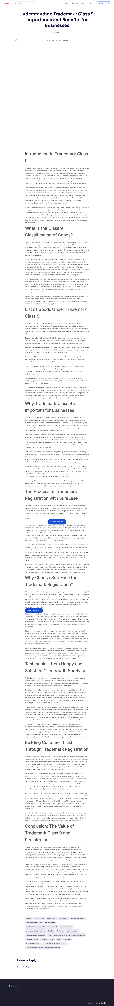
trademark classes (32, 939)
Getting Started (104, 3)
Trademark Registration (33, 943)
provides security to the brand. (35, 931)
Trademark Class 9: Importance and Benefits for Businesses (66, 935)
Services (75, 3)
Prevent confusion (66, 927)
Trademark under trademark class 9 (55, 943)
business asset (39, 918)
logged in (29, 967)
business (29, 918)
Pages (91, 3)
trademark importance (64, 939)
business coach (51, 918)
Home (67, 3)
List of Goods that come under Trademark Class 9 (41, 927)
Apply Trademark (34, 610)
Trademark (60, 931)
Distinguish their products (34, 923)
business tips (63, 918)
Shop (83, 3)
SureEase (51, 931)
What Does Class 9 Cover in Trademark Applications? (43, 948)
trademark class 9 (72, 931)
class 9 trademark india (78, 918)
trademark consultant (47, 939)
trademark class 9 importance (35, 935)
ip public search (50, 923)
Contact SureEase (57, 522)
